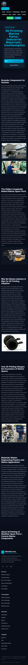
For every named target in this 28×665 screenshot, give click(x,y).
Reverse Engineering (6, 583)
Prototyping (4, 586)
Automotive (4, 614)
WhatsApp (10, 18)
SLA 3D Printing (5, 577)
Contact (24, 14)
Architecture (4, 623)
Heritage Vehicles (5, 626)
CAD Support (4, 588)
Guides (14, 14)
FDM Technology (5, 597)
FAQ (2, 640)
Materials (23, 12)
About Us (3, 637)
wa (11, 566)
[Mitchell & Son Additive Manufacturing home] (4, 4)
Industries (5, 14)
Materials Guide (5, 606)
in (2, 566)
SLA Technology (5, 600)
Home (3, 12)
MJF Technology (5, 603)
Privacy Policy (5, 662)
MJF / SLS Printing (6, 580)
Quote (19, 14)
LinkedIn (18, 18)
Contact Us (4, 649)
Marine (3, 620)
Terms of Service (14, 662)
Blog (10, 14)
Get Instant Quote (5, 8)
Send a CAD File (14, 65)
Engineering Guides (6, 643)
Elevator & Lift (4, 629)
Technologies (16, 12)
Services (9, 12)
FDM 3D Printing (5, 574)
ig (7, 566)
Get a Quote (4, 646)
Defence (3, 617)
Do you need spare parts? (14, 61)
